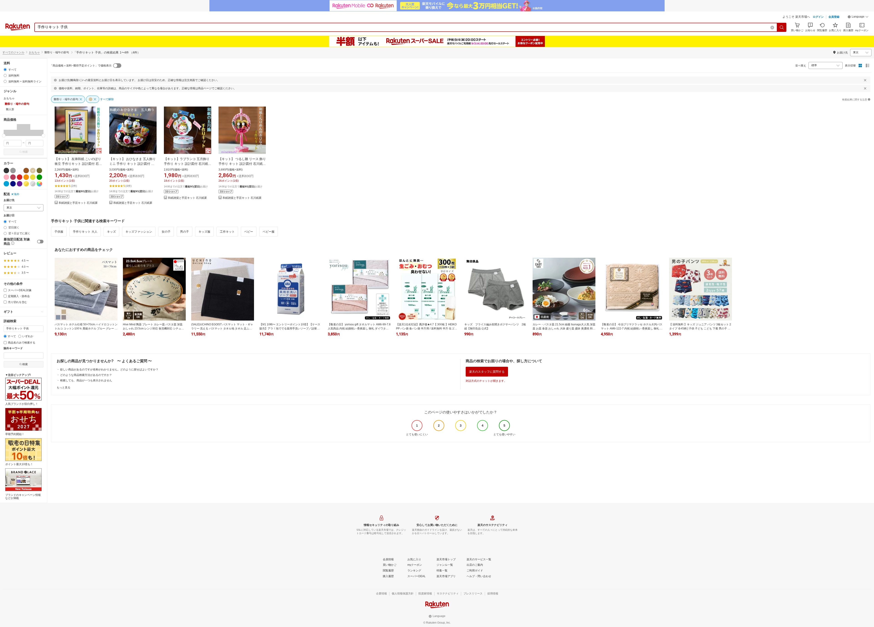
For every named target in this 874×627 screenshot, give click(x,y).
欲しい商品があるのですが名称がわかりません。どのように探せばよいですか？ (109, 369)
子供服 (58, 231)
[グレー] (13, 170)
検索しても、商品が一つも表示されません (86, 380)
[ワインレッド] (13, 177)
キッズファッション (138, 231)
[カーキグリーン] (39, 170)
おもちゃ (34, 52)
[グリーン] (39, 177)
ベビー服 (268, 231)
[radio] (5, 69)
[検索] (781, 27)
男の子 (184, 231)
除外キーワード (13, 348)
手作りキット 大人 (85, 231)
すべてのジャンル (13, 52)
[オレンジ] (26, 177)
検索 (25, 151)
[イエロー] (33, 177)
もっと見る (63, 387)
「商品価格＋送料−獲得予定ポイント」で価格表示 (81, 65)
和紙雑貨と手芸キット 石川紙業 (78, 202)
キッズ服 (204, 231)
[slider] (3, 135)
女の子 (166, 231)
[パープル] (19, 183)
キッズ (111, 231)
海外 (16, 194)
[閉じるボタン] (865, 80)
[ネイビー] (13, 183)
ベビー (248, 231)
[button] (858, 17)
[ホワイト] (19, 170)
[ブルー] (6, 183)
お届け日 (9, 215)
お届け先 (9, 200)
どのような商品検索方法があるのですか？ (86, 375)
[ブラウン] (26, 170)
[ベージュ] (33, 170)
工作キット (227, 231)
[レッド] (19, 177)
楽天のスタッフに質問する (487, 371)
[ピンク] (6, 177)
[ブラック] (6, 170)
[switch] (40, 241)
